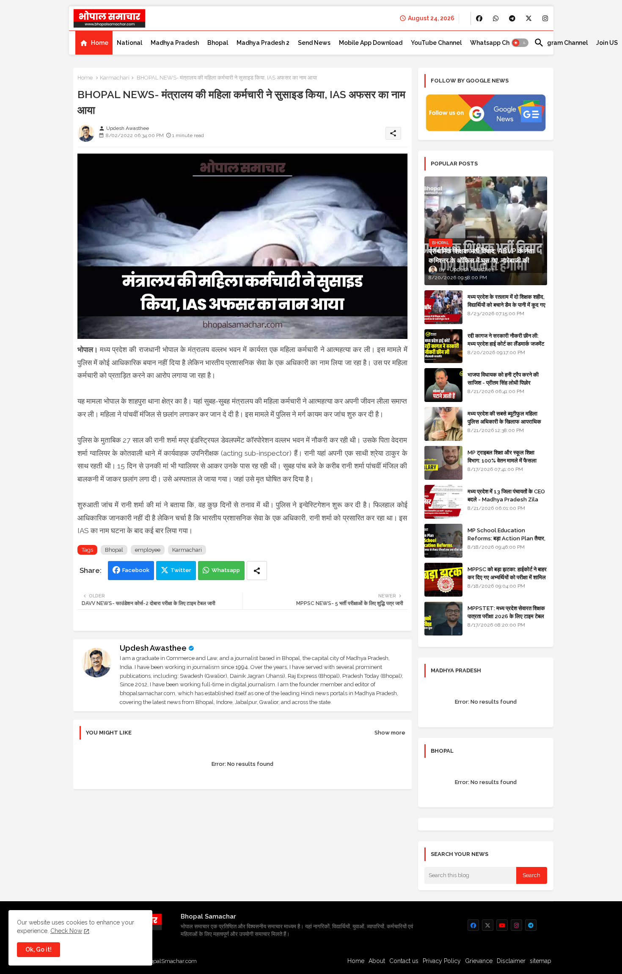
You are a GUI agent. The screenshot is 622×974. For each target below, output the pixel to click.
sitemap (540, 960)
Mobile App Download (370, 42)
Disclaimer (511, 960)
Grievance (479, 960)
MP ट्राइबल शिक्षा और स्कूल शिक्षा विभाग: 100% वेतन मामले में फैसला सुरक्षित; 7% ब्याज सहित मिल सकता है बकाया (504, 464)
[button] (520, 43)
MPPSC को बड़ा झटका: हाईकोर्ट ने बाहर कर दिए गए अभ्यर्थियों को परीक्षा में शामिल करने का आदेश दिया (507, 577)
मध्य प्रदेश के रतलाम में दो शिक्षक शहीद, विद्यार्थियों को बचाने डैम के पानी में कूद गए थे (506, 304)
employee (147, 550)
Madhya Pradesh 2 (263, 42)
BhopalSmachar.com (170, 961)
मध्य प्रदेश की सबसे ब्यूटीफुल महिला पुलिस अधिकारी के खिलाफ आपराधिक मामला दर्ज (504, 421)
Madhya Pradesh (175, 42)
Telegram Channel (561, 42)
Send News (314, 42)
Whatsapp (226, 570)
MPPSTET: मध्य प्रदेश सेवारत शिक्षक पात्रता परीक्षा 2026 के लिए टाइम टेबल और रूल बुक (506, 616)
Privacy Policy (442, 960)
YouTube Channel (436, 42)
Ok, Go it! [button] (38, 949)
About (377, 960)
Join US (607, 42)
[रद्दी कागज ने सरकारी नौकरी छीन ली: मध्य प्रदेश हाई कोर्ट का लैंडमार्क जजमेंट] (443, 346)
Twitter (181, 570)
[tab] (94, 43)
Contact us (403, 960)
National (129, 42)
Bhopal (217, 42)
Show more (389, 732)
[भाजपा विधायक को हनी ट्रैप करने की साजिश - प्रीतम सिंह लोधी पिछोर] (443, 385)
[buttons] (479, 18)
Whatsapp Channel (498, 42)
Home (99, 42)
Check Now (66, 930)
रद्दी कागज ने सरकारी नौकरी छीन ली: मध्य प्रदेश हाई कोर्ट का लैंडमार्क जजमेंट (506, 340)
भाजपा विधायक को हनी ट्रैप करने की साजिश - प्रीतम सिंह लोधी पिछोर (503, 378)
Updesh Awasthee (153, 648)
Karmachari (114, 77)
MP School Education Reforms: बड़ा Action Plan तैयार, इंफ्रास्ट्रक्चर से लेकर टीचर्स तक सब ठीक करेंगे (506, 542)
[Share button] (257, 570)
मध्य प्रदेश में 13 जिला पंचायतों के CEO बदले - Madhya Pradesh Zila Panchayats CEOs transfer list (506, 503)
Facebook (135, 570)
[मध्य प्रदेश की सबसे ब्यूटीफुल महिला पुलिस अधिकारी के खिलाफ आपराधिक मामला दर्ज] (443, 424)
